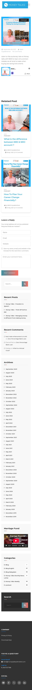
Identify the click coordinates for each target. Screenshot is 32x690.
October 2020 (10, 477)
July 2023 (9, 376)
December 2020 (11, 470)
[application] (16, 540)
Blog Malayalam (11, 572)
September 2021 (11, 437)
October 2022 (10, 401)
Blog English (10, 568)
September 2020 (11, 480)
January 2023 (10, 391)
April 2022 (9, 423)
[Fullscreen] (26, 545)
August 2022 (10, 409)
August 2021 (10, 441)
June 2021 (9, 448)
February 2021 (10, 462)
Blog (7, 565)
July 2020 (9, 488)
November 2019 (11, 516)
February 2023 (10, 387)
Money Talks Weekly (13, 581)
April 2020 (9, 498)
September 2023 (11, 369)
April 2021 (9, 455)
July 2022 (9, 412)
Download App (6, 640)
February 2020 (10, 506)
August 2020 (10, 484)
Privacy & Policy (6, 635)
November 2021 (11, 430)
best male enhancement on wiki (16, 336)
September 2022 (11, 405)
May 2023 (9, 383)
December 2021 (11, 427)
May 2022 (9, 419)
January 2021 (10, 466)
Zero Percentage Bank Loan (17, 339)
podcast (24, 20)
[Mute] (23, 545)
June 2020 (9, 491)
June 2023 (9, 380)
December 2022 (11, 394)
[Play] (6, 545)
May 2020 (9, 495)
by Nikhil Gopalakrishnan (13, 150)
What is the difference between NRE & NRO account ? (15, 142)
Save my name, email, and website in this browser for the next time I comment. (17, 250)
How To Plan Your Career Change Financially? (13, 197)
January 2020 (10, 509)
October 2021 (10, 434)
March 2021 (9, 459)
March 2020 (10, 502)
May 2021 (9, 452)
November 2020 (11, 473)
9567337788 (7, 667)
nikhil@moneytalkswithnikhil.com (14, 662)
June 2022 (9, 416)
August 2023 (10, 373)
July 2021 (9, 444)
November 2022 (11, 398)
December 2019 (11, 513)
